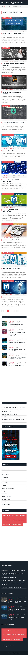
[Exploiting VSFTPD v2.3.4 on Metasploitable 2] (14, 199)
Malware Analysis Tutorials (8, 488)
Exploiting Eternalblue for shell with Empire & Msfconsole (13, 34)
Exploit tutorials (7, 17)
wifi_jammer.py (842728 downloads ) (12, 524)
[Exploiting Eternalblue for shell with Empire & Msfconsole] (14, 23)
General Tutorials (5, 474)
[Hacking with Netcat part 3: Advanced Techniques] (14, 53)
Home (10, 6)
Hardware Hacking (6, 482)
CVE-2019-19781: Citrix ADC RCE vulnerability (11, 587)
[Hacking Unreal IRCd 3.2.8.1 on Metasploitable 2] (14, 167)
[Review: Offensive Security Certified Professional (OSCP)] (4, 599)
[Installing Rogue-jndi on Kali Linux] (4, 340)
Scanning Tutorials (7, 224)
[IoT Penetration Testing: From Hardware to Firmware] (4, 323)
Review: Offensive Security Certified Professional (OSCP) (17, 602)
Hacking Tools (15, 6)
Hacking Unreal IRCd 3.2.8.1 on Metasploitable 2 (11, 180)
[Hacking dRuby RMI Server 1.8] (14, 140)
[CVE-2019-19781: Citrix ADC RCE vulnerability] (4, 364)
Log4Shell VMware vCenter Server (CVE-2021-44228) (13, 417)
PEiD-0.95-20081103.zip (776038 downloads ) (14, 520)
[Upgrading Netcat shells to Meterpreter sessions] (14, 112)
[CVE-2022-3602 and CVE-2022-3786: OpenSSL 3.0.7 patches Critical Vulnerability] (4, 331)
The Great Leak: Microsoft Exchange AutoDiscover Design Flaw (17, 358)
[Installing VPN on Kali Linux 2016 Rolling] (4, 616)
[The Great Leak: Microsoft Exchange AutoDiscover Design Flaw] (4, 355)
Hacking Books (5, 477)
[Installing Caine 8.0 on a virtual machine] (14, 82)
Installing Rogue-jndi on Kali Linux (17, 342)
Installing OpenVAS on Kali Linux (13, 240)
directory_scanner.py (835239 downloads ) (14, 516)
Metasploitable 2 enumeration (11, 297)
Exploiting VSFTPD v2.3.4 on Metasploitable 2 (11, 210)
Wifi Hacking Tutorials (6, 504)
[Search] (26, 2)
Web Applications (5, 502)
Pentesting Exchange (6, 496)
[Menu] (2, 2)
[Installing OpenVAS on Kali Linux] (14, 230)
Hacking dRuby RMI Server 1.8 (11, 151)
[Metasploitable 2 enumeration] (14, 287)
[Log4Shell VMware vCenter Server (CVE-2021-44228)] (4, 347)
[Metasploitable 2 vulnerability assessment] (14, 258)
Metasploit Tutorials (8, 135)
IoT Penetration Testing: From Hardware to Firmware (16, 325)
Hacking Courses (5, 480)
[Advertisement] (14, 384)
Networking (6, 47)
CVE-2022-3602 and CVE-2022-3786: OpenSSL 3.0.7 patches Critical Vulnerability (17, 334)
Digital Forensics (7, 76)
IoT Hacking (4, 485)
